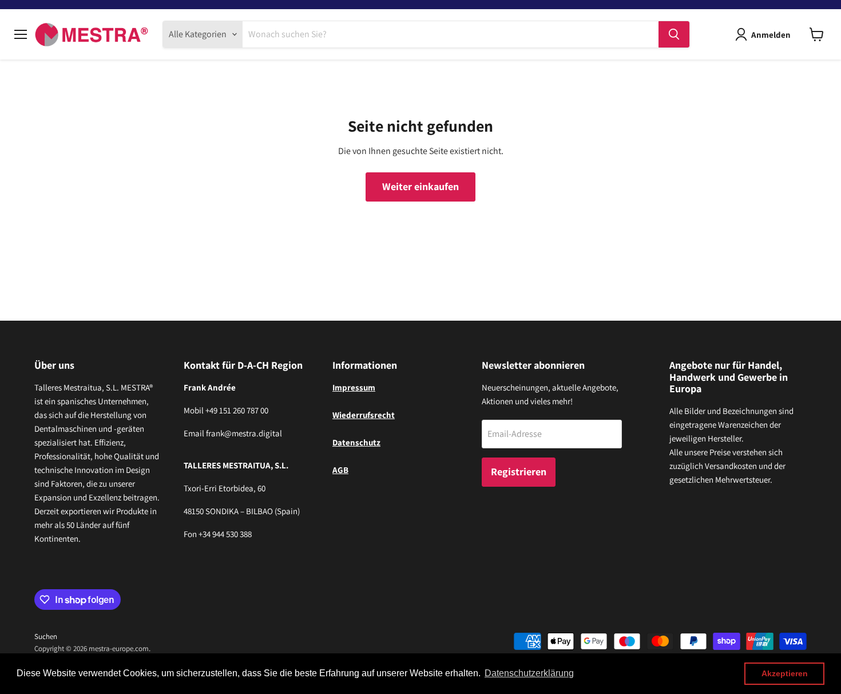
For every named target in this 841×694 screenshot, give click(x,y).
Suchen (45, 636)
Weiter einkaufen (420, 186)
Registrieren (518, 471)
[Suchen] (673, 34)
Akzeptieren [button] (784, 673)
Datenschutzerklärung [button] (529, 673)
